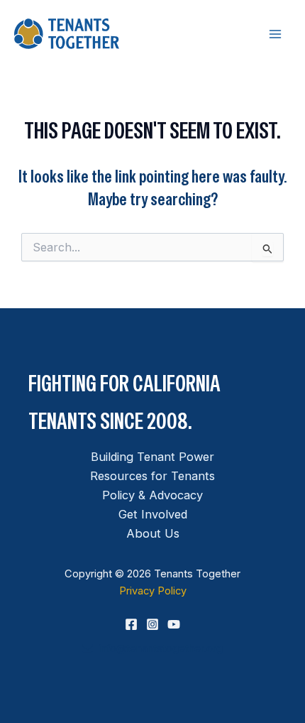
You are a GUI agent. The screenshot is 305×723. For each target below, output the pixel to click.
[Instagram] (152, 624)
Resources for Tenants (152, 476)
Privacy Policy (153, 591)
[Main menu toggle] (275, 34)
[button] (152, 648)
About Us (152, 533)
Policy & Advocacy (152, 495)
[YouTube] (173, 624)
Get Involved (152, 514)
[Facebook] (131, 624)
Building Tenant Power (152, 457)
